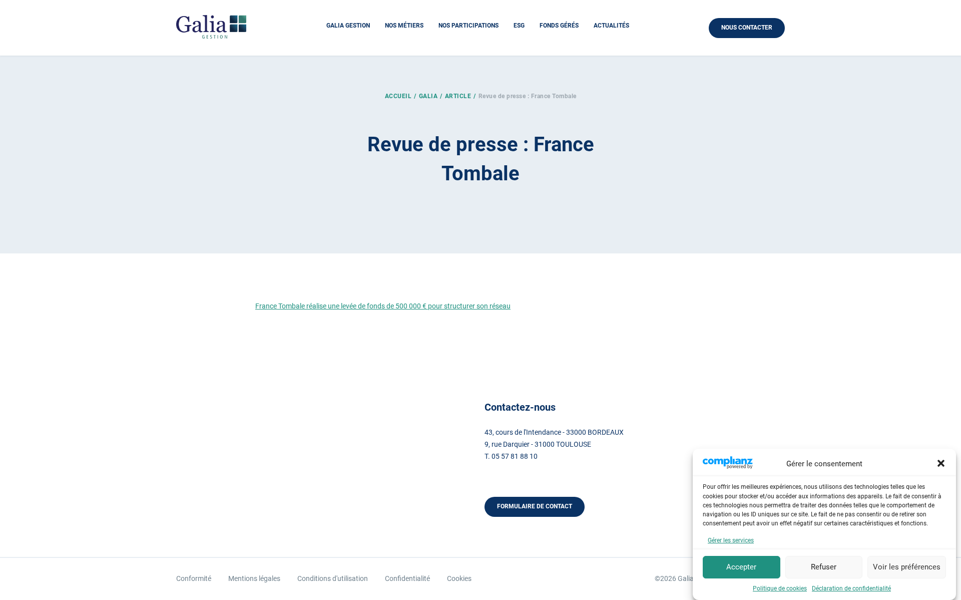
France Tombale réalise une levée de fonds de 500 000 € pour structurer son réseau (383, 306)
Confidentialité (407, 578)
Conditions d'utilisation (332, 578)
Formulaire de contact (534, 506)
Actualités (611, 26)
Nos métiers (404, 26)
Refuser (823, 566)
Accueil (398, 96)
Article (458, 96)
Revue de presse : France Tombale (527, 96)
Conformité (193, 578)
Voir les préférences (906, 566)
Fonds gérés (559, 26)
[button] (941, 463)
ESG (519, 26)
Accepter (741, 566)
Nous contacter (746, 27)
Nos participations (468, 26)
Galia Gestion (348, 26)
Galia (428, 96)
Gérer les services (731, 539)
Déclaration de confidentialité (851, 588)
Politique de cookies (780, 588)
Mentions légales (254, 578)
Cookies (459, 578)
